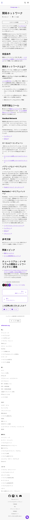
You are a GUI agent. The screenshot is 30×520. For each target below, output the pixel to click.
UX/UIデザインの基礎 (6, 424)
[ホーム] (2, 2)
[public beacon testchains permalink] (1, 167)
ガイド (2, 370)
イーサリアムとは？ (5, 335)
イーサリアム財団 (5, 453)
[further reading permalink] (1, 239)
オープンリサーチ (5, 480)
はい (7, 309)
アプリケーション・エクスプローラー (9, 378)
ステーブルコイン (5, 381)
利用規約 (15, 511)
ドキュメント (8, 233)
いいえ (15, 309)
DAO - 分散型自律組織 (6, 389)
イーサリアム (22, 26)
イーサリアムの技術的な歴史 (7, 477)
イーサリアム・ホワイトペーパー (8, 469)
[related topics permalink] (1, 250)
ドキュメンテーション (6, 410)
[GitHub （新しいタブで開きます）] (9, 496)
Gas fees (3, 348)
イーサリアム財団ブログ (7, 456)
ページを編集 (15, 17)
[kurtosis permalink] (1, 192)
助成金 (2, 418)
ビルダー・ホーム (5, 405)
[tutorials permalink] (1, 264)
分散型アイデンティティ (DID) (8, 391)
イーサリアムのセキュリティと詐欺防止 (10, 354)
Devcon (3, 461)
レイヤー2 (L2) (4, 397)
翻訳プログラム (4, 448)
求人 (15, 506)
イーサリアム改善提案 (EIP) (7, 483)
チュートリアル (4, 407)
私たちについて (15, 499)
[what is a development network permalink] (1, 66)
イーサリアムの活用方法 (6, 359)
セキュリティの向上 (5, 475)
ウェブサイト (8, 136)
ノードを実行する (6, 81)
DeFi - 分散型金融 (5, 386)
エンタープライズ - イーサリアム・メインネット (12, 426)
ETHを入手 (3, 375)
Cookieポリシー (15, 513)
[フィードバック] (27, 517)
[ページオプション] (10, 17)
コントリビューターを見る (18, 285)
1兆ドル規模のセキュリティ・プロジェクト (10, 491)
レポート (3, 488)
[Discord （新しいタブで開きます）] (20, 496)
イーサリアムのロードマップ (7, 472)
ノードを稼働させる (5, 351)
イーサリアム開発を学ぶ (6, 416)
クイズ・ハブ (4, 356)
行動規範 (15, 504)
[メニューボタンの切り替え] (28, 2)
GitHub (6, 138)
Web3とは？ (4, 343)
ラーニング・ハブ (5, 332)
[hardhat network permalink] (1, 118)
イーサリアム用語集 (5, 362)
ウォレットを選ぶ (5, 373)
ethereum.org (5, 325)
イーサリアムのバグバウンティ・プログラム (11, 450)
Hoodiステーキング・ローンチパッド (14, 187)
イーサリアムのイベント (6, 442)
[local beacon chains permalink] (1, 143)
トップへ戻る (16, 320)
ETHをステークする (5, 394)
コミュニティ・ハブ (5, 437)
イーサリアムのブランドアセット (15, 501)
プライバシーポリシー (15, 508)
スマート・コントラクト (6, 346)
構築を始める (4, 413)
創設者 (2, 429)
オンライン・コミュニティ (7, 440)
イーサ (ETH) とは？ (5, 338)
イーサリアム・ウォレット (7, 340)
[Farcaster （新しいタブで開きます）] (13, 496)
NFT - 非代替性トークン (6, 383)
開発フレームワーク (15, 108)
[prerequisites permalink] (1, 54)
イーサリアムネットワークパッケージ (14, 225)
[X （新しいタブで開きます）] (17, 496)
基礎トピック (4, 421)
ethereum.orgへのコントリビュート (9, 445)
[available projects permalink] (1, 105)
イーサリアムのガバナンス (7, 485)
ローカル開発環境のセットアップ (12, 256)
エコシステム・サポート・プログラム (10, 458)
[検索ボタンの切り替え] (25, 2)
